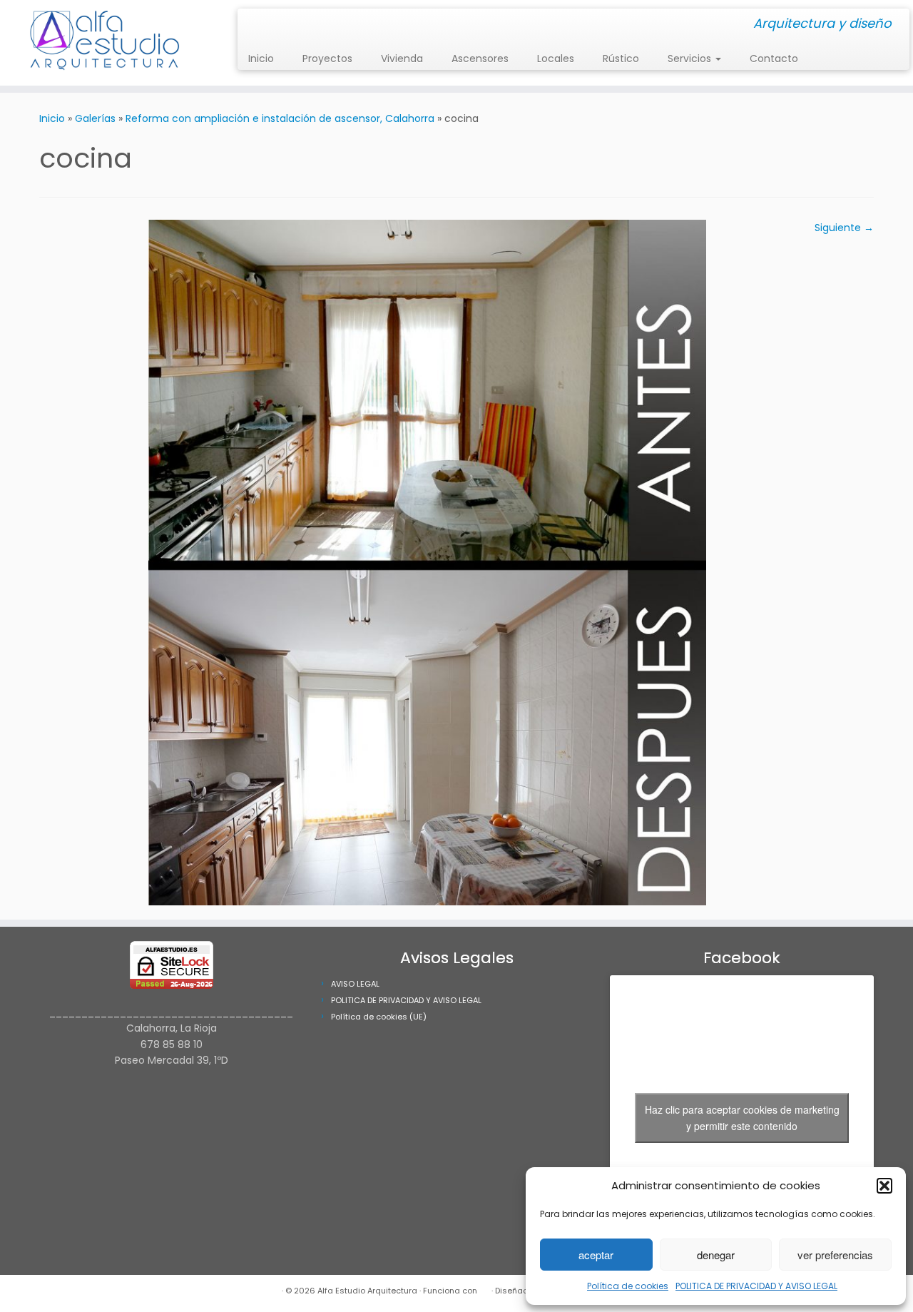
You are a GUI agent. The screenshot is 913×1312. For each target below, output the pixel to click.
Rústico (621, 58)
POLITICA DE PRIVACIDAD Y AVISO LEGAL (756, 1286)
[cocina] (427, 561)
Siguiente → (844, 227)
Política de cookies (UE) (379, 1016)
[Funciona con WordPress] (484, 1288)
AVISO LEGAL (355, 984)
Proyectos (327, 58)
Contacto (774, 58)
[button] (884, 1186)
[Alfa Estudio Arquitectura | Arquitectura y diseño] (105, 42)
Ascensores (480, 58)
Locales (555, 58)
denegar (716, 1254)
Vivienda (402, 58)
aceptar (595, 1254)
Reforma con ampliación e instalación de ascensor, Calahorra (280, 118)
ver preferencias (835, 1254)
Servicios (691, 58)
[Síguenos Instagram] (252, 24)
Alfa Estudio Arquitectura (367, 1290)
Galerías (95, 118)
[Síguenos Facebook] (262, 24)
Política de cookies (627, 1286)
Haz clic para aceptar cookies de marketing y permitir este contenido (742, 1117)
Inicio (261, 58)
